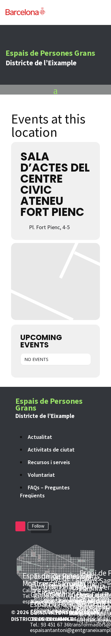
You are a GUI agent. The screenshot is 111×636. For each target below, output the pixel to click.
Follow (38, 526)
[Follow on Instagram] (20, 526)
